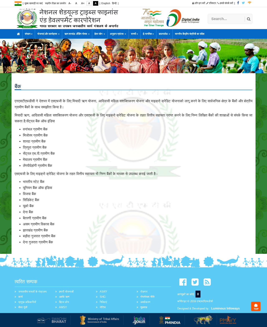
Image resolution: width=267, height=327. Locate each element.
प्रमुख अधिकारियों (27, 302)
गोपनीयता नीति (147, 296)
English (105, 3)
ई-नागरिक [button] (147, 33)
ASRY (103, 291)
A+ (82, 3)
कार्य (20, 296)
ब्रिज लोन (64, 302)
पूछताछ (143, 307)
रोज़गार (143, 291)
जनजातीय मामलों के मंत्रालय (32, 291)
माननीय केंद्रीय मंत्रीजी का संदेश (189, 33)
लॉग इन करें (199, 3)
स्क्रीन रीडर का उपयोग (55, 3)
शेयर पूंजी (22, 307)
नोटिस (103, 307)
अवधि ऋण (64, 296)
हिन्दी (114, 3)
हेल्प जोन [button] (98, 33)
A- (69, 3)
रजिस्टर (212, 3)
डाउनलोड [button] (163, 33)
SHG (103, 296)
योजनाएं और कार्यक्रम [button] (47, 33)
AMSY (63, 307)
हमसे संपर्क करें (226, 3)
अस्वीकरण (145, 302)
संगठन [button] (27, 33)
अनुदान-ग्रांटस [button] (117, 33)
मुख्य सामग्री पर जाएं (34, 3)
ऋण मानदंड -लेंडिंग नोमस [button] (76, 33)
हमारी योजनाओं (66, 291)
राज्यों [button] (133, 33)
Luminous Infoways (225, 308)
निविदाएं (103, 302)
